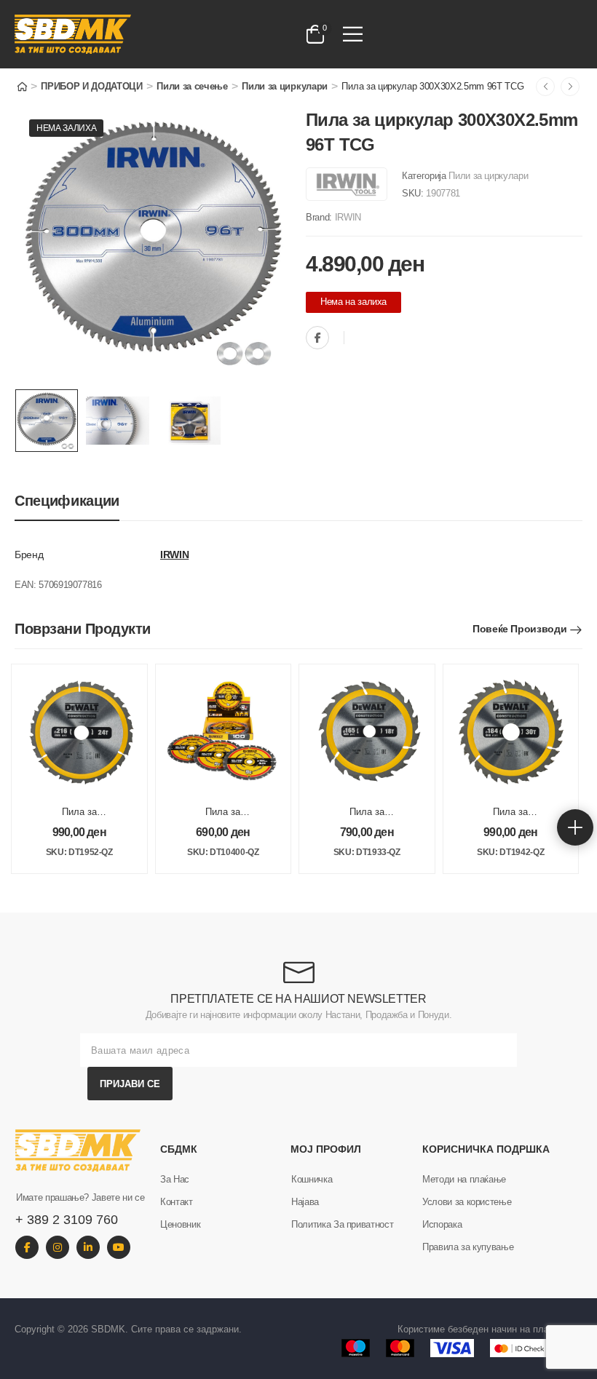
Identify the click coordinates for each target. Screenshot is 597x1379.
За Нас (174, 1179)
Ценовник (180, 1224)
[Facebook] (317, 337)
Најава (305, 1201)
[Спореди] (359, 338)
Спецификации (67, 501)
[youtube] (118, 1247)
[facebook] (27, 1247)
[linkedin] (88, 1247)
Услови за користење (466, 1201)
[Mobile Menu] (353, 34)
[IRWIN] (346, 184)
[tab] (67, 501)
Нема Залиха (66, 128)
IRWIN (348, 217)
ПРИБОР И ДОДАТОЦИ (91, 86)
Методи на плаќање (464, 1179)
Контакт (176, 1201)
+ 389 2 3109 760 (66, 1219)
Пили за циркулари (284, 86)
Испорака (442, 1224)
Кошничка (311, 1179)
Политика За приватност (342, 1224)
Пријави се (130, 1083)
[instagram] (57, 1247)
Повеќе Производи (519, 629)
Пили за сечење (192, 86)
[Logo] (131, 34)
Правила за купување (467, 1246)
